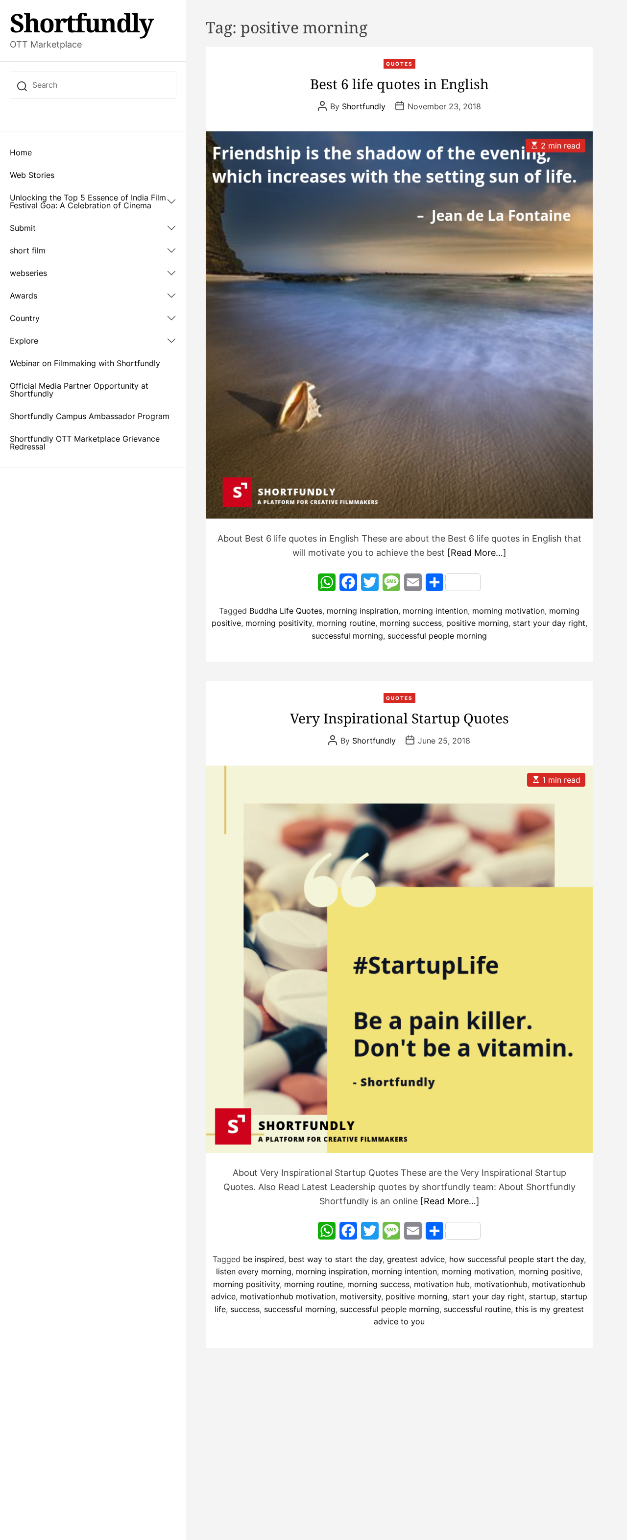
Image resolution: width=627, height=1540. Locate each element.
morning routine (345, 623)
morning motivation (508, 611)
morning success (411, 623)
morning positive (549, 1271)
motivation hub (442, 1284)
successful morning (347, 636)
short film (28, 250)
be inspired (263, 1259)
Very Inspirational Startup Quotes (399, 718)
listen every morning (253, 1271)
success (245, 1309)
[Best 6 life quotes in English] (399, 325)
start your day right (549, 623)
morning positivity (278, 623)
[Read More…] (476, 552)
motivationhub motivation (288, 1296)
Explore (24, 341)
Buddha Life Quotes (285, 611)
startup (542, 1296)
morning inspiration (362, 611)
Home (21, 152)
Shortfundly (81, 22)
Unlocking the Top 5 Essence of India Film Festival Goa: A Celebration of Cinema (88, 201)
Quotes (399, 64)
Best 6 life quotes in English (399, 84)
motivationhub (501, 1284)
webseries (28, 273)
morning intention (435, 611)
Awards (23, 295)
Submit (23, 228)
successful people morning (437, 636)
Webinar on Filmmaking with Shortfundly (85, 363)
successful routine (477, 1309)
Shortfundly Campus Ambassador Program (89, 416)
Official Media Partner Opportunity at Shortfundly (79, 389)
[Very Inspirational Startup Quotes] (399, 959)
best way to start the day (336, 1259)
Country (25, 318)
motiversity (360, 1296)
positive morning (477, 623)
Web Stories (32, 175)
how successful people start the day (516, 1259)
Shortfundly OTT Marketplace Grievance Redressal (85, 442)
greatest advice (416, 1259)
